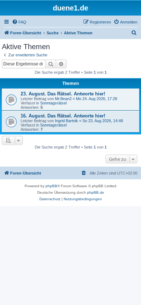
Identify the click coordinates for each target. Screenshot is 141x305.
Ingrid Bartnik (66, 121)
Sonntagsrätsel (53, 103)
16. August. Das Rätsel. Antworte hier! (63, 116)
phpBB (51, 186)
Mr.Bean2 (63, 98)
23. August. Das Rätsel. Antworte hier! (63, 93)
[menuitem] (19, 22)
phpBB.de (95, 192)
